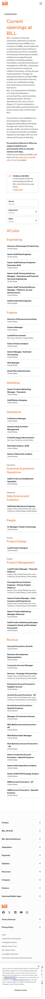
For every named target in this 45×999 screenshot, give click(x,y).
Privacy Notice (10, 977)
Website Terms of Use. (20, 980)
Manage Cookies (21, 990)
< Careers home (10, 14)
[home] (6, 3)
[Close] (38, 966)
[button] (40, 3)
